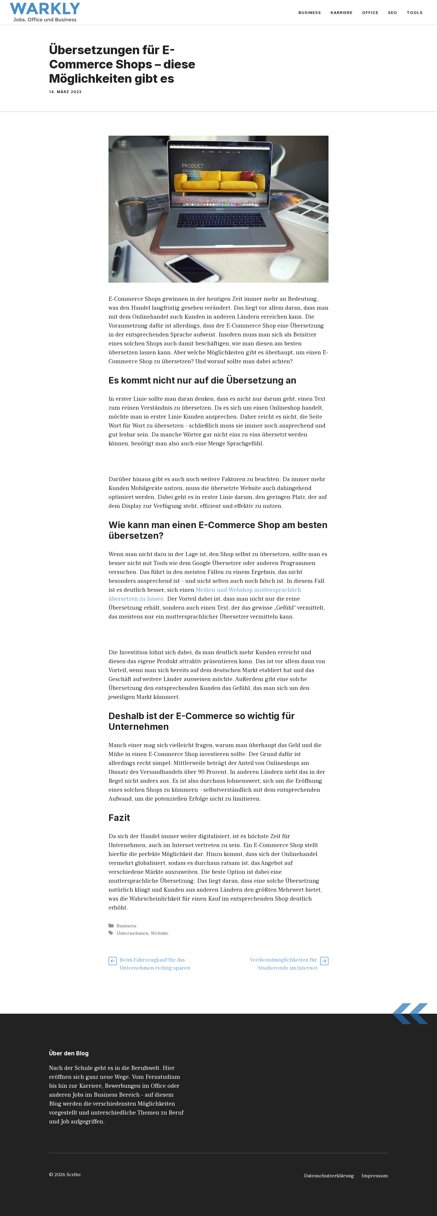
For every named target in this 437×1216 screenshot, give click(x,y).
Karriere (342, 12)
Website (160, 933)
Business (309, 12)
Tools (415, 12)
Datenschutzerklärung (329, 1176)
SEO (392, 12)
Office (370, 12)
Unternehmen (132, 933)
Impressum (374, 1176)
